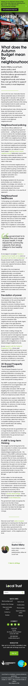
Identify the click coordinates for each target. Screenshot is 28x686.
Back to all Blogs (15, 563)
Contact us (7, 612)
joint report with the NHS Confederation (13, 258)
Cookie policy (20, 605)
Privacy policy (20, 608)
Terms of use (21, 602)
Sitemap (21, 615)
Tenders (7, 615)
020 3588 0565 (14, 636)
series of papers (19, 521)
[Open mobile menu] (24, 16)
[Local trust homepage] (13, 16)
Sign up (14, 653)
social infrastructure (14, 497)
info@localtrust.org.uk (14, 638)
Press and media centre (7, 608)
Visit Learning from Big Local (10, 9)
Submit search (22, 593)
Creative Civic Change (7, 604)
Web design (12, 683)
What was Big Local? (7, 601)
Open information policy (20, 611)
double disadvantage (13, 493)
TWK (18, 683)
